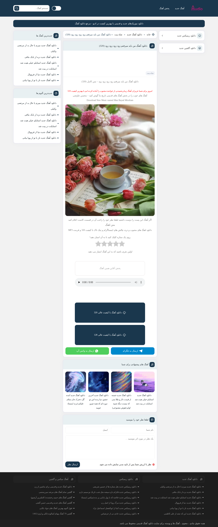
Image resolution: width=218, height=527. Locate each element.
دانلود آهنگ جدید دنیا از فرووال (42, 74)
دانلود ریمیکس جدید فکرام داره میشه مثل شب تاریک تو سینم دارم (108, 492)
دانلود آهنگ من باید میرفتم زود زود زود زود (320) (123, 46)
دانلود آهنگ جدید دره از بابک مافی (40, 57)
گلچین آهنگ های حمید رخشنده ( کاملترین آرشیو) (51, 497)
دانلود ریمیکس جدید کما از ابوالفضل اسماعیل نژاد (115, 508)
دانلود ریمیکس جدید (186, 36)
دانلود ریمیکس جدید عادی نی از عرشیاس (119, 513)
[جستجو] (16, 8)
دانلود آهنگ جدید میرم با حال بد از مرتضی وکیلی (36, 48)
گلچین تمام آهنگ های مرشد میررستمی (55, 492)
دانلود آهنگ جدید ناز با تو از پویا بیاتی (39, 80)
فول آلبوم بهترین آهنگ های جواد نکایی (55, 508)
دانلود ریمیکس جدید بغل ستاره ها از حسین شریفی (115, 486)
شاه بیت (118, 34)
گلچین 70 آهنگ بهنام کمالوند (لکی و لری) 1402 (52, 513)
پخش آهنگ (164, 8)
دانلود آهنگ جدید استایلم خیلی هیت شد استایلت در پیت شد (38, 66)
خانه (149, 34)
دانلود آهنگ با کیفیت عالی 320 (108, 312)
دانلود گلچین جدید (187, 48)
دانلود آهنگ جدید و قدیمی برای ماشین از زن (53, 486)
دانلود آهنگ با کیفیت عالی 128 (108, 335)
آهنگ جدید (179, 8)
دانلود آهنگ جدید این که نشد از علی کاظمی (182, 513)
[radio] (122, 244)
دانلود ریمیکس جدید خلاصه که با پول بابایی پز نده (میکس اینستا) (109, 497)
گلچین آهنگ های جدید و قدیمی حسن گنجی (54, 503)
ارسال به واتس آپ (85, 351)
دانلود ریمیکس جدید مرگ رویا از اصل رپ (119, 503)
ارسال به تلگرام (130, 351)
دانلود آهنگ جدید (134, 34)
